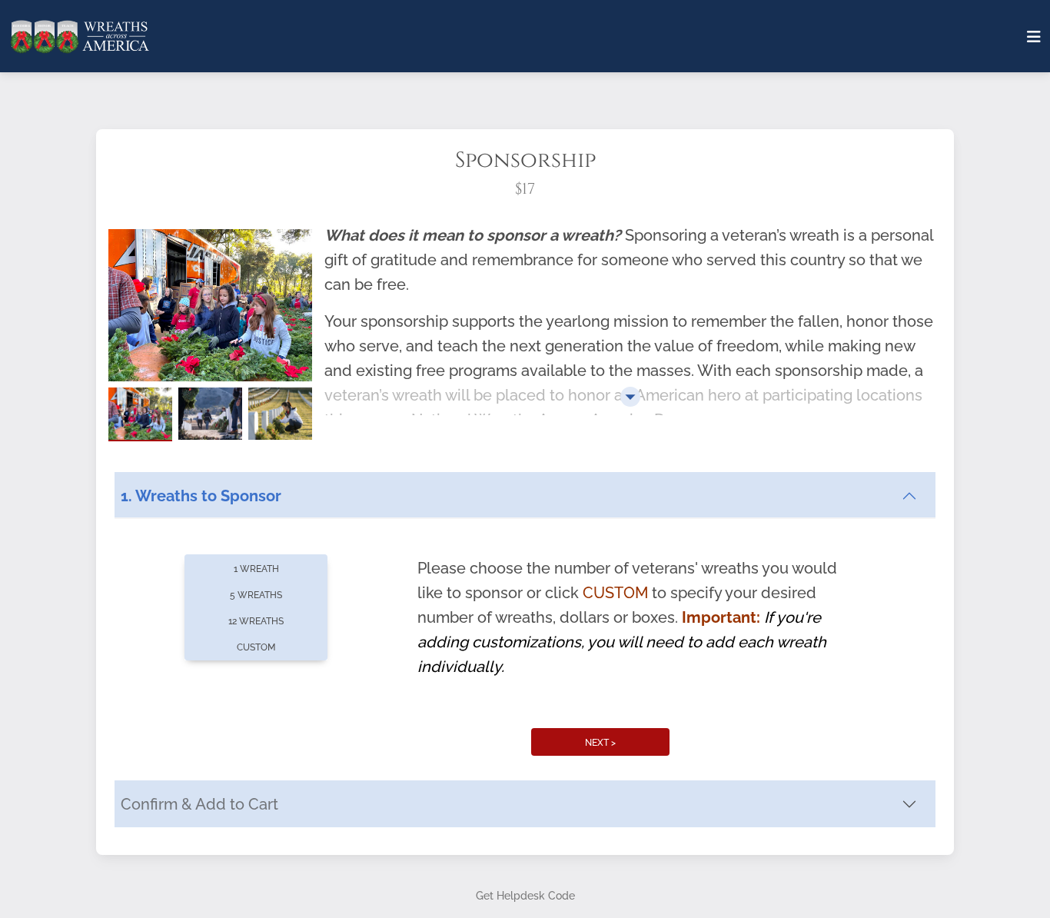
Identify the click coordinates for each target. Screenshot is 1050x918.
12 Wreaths (256, 621)
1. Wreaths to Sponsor (201, 496)
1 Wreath (256, 569)
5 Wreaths (256, 595)
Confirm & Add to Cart (199, 804)
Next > (600, 742)
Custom (256, 647)
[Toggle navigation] (1034, 37)
